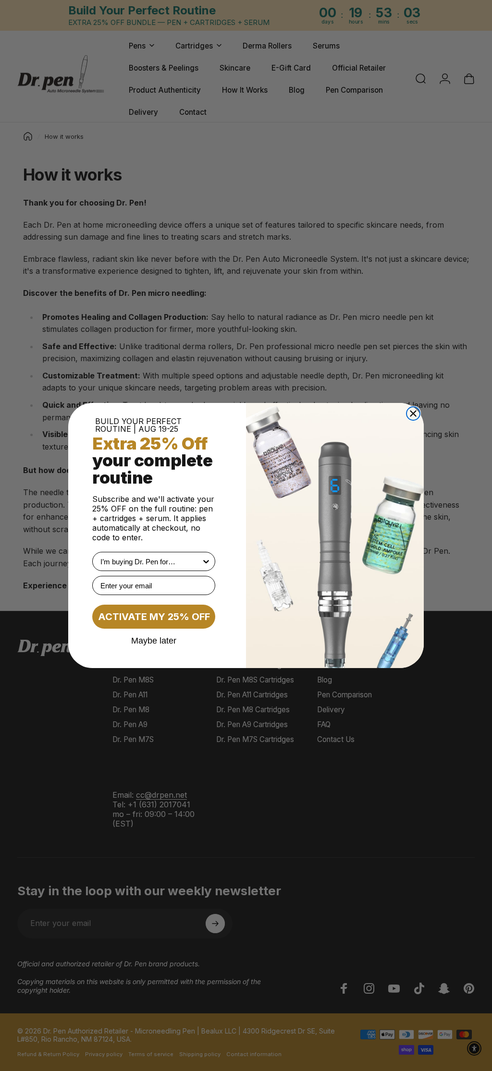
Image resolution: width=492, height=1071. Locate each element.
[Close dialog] (413, 413)
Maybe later (153, 640)
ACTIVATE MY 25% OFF (154, 616)
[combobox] (150, 561)
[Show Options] (206, 561)
